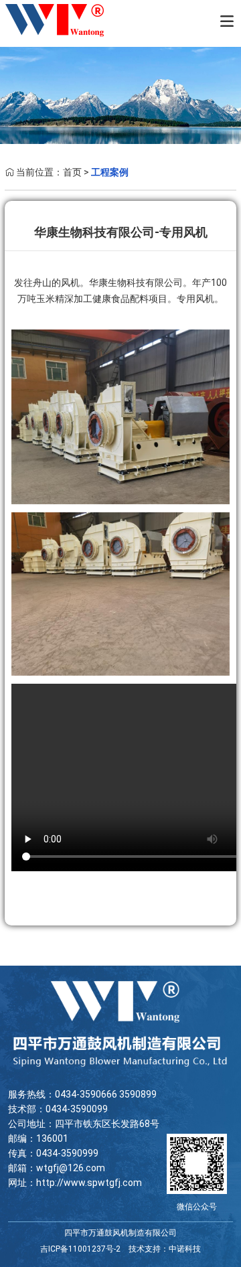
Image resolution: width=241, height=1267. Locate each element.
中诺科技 (185, 1249)
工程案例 (110, 172)
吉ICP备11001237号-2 (80, 1249)
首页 (72, 172)
